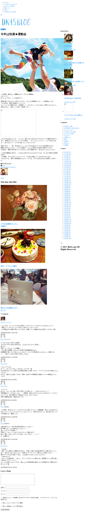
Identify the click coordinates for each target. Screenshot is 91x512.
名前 (3, 487)
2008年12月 (67, 182)
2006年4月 (67, 234)
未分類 (66, 141)
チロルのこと (68, 46)
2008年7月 (67, 189)
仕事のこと (67, 137)
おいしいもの (68, 130)
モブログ (67, 135)
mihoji (3, 165)
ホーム (6, 2)
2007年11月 (67, 204)
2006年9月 (67, 225)
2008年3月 (67, 197)
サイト (3, 494)
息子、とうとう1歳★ (9, 266)
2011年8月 (67, 172)
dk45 (5, 364)
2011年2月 (67, 176)
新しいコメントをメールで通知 (13, 503)
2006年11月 (67, 221)
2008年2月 (67, 199)
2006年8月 (67, 227)
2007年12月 (67, 202)
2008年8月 (67, 187)
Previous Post (5, 167)
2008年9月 (67, 186)
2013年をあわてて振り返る (72, 98)
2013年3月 (67, 157)
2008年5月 (67, 193)
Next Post (12, 167)
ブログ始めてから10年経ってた (74, 81)
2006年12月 (67, 219)
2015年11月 (67, 154)
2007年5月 (67, 214)
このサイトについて (10, 4)
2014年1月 (67, 156)
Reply (2, 322)
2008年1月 (67, 201)
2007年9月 (67, 206)
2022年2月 (67, 152)
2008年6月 (67, 191)
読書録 (66, 145)
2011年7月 (67, 174)
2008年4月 (67, 195)
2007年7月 (67, 210)
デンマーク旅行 (9, 6)
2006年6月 (67, 231)
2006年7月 (67, 229)
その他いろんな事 (10, 11)
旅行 (5, 10)
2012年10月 (67, 165)
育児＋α (6, 8)
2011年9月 (67, 171)
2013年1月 (67, 159)
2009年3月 (67, 180)
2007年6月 (67, 212)
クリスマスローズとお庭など (73, 115)
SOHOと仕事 (68, 126)
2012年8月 (67, 167)
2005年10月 (67, 238)
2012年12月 (67, 161)
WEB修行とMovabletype (71, 128)
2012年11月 (67, 163)
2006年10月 (67, 223)
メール (3, 491)
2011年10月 (67, 169)
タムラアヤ (8, 322)
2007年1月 (67, 217)
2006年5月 (67, 232)
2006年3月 (67, 236)
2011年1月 (67, 178)
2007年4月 (67, 216)
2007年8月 (67, 208)
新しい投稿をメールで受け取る (13, 506)
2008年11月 (67, 184)
